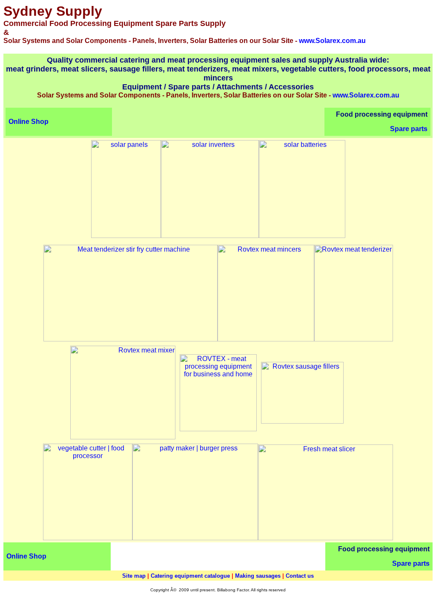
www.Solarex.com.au (332, 40)
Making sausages (258, 576)
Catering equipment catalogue (190, 576)
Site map (134, 576)
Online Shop (29, 121)
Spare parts (408, 128)
